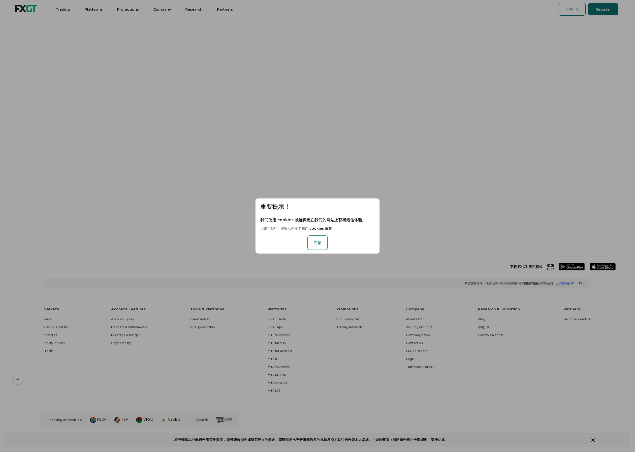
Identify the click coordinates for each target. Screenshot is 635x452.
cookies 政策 (320, 228)
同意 (317, 242)
